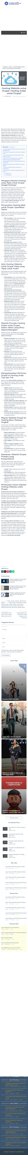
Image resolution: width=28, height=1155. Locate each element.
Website (3, 602)
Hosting (12, 601)
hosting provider (12, 604)
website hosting (21, 607)
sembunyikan (11, 147)
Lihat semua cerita (14, 817)
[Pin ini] (8, 571)
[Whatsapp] (13, 571)
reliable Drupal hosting (6, 607)
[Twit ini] (5, 571)
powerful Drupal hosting (18, 605)
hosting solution (20, 604)
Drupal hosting (12, 602)
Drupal (8, 601)
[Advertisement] (14, 21)
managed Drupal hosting (6, 605)
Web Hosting (23, 601)
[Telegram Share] (10, 571)
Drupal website (19, 602)
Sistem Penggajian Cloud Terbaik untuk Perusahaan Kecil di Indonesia (18, 580)
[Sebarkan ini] (2, 571)
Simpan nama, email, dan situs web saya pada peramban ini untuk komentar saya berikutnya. (12, 650)
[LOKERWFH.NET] (14, 3)
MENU (24, 32)
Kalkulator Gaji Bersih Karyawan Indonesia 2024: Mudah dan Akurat (18, 594)
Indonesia (17, 601)
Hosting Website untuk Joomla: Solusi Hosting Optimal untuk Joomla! (6, 614)
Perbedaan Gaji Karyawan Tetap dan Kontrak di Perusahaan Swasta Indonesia (18, 587)
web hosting (14, 607)
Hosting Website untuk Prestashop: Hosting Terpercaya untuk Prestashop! (22, 614)
